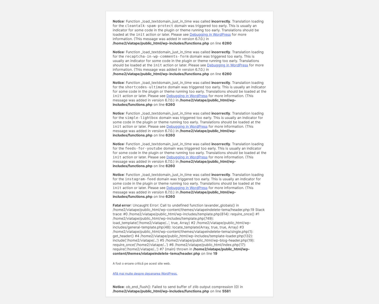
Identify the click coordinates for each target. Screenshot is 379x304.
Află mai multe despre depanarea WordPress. (145, 273)
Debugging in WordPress (210, 34)
